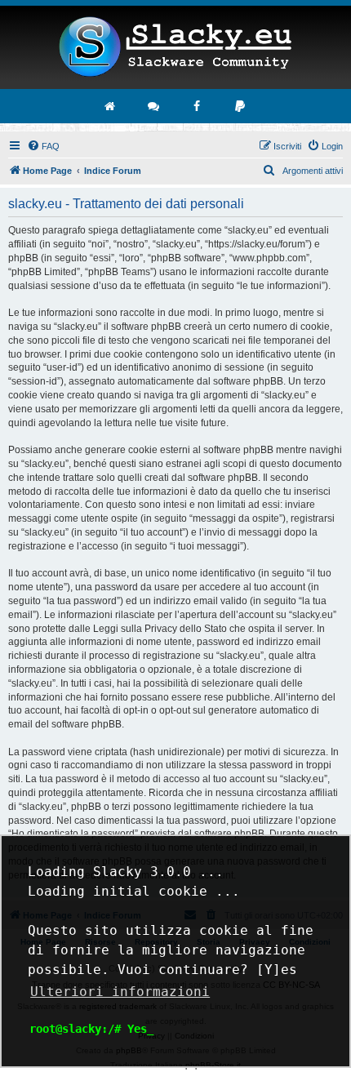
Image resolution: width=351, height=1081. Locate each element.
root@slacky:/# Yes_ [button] (91, 1028)
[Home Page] (175, 47)
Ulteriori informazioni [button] (120, 991)
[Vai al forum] (154, 106)
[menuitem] (43, 146)
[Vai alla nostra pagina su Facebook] (197, 106)
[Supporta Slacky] (240, 106)
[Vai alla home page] (111, 106)
